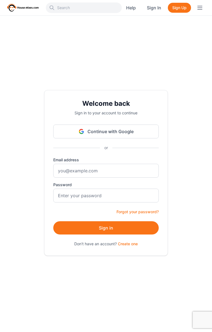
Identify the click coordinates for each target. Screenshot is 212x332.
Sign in (106, 228)
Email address (66, 159)
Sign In (154, 7)
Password (62, 184)
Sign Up (179, 7)
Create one (128, 243)
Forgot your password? (137, 211)
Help (131, 7)
